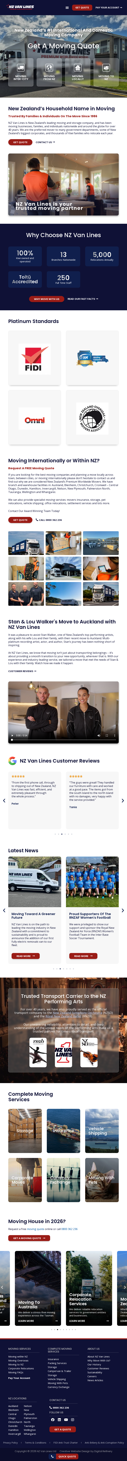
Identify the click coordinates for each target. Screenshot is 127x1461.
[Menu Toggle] (67, 7)
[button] (4, 800)
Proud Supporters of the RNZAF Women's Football (32, 916)
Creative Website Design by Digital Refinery (86, 1451)
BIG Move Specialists (87, 914)
